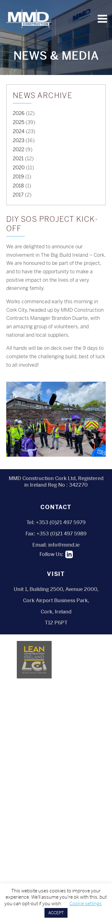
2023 (18, 140)
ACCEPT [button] (56, 913)
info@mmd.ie (64, 545)
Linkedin (69, 554)
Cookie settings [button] (85, 903)
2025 (18, 122)
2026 (19, 113)
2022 (18, 149)
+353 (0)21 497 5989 (61, 533)
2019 (18, 176)
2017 (18, 194)
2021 (18, 158)
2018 (18, 185)
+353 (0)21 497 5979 (61, 522)
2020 (19, 167)
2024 (19, 131)
